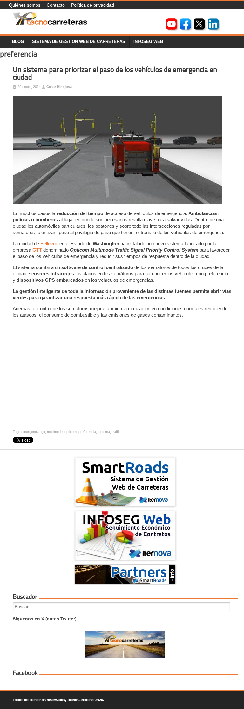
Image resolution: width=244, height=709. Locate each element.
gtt (43, 432)
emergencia (30, 432)
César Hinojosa (59, 87)
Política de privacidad (92, 5)
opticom (70, 432)
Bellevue (49, 243)
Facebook (25, 673)
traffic (116, 432)
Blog (18, 41)
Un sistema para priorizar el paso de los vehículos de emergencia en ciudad (115, 73)
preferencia (87, 432)
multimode (55, 432)
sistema (104, 432)
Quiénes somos (24, 5)
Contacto (56, 5)
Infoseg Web (148, 41)
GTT (37, 250)
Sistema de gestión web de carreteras (78, 41)
